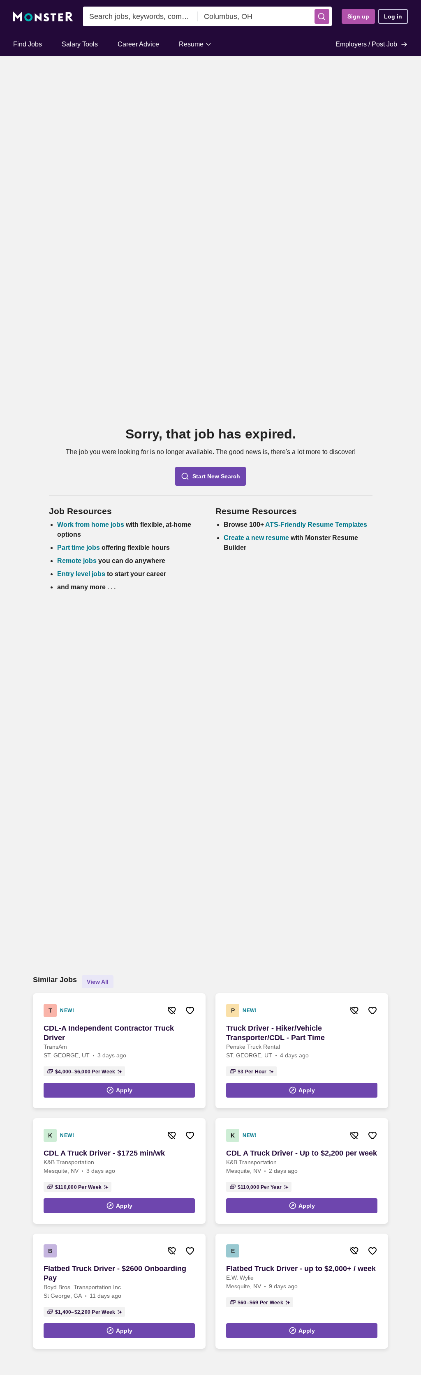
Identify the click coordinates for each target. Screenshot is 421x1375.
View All (98, 981)
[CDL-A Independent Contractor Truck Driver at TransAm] (119, 1050)
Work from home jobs (90, 524)
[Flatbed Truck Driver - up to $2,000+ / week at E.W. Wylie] (301, 1291)
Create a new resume (257, 537)
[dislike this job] (172, 1010)
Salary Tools (80, 44)
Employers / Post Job (366, 44)
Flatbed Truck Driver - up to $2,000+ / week (301, 1268)
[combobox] (140, 16)
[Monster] (43, 17)
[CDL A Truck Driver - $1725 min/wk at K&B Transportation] (119, 1171)
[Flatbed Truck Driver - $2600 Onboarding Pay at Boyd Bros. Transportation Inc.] (119, 1291)
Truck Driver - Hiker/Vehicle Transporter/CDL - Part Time (275, 1033)
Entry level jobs (81, 573)
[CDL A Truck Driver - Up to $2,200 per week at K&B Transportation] (301, 1171)
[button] (322, 16)
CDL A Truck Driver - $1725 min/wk (104, 1153)
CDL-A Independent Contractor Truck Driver (109, 1033)
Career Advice (138, 44)
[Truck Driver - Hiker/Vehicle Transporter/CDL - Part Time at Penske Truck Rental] (301, 1050)
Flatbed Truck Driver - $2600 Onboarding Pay (115, 1273)
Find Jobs (27, 44)
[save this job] (190, 1010)
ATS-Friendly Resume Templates (316, 524)
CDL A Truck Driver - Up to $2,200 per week (301, 1153)
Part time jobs (78, 547)
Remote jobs (77, 560)
